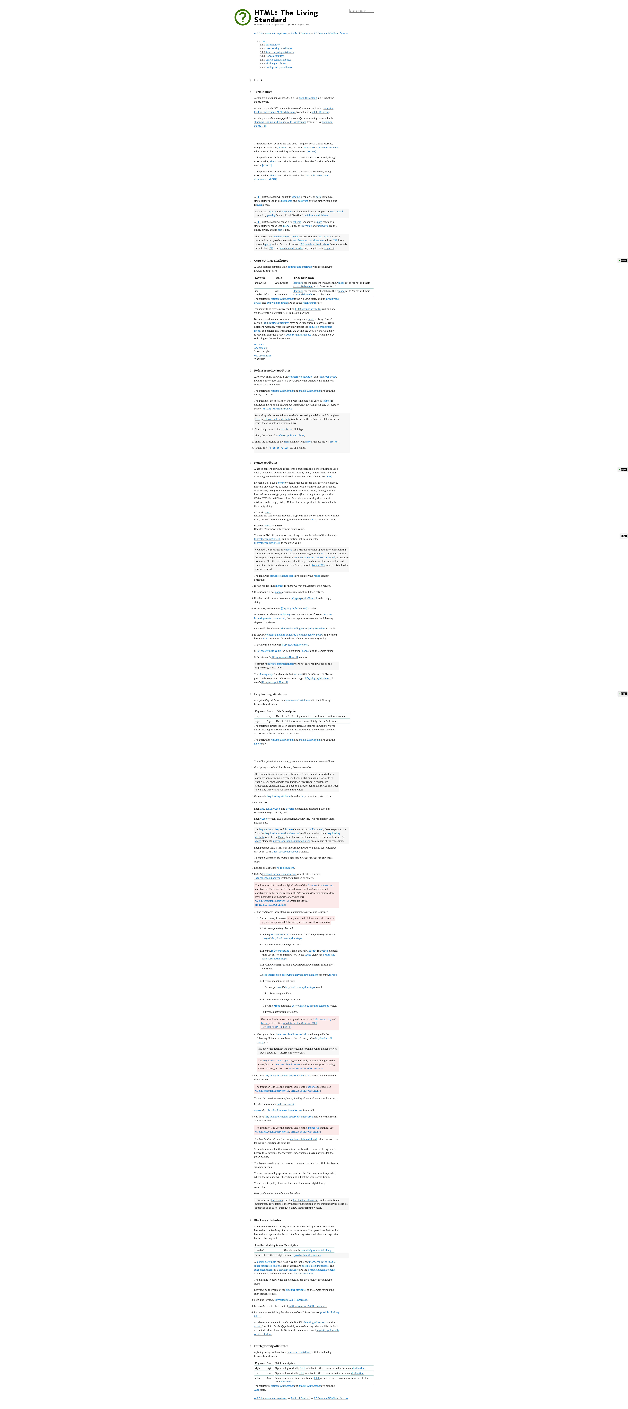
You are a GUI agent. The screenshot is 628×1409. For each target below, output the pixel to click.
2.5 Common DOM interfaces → (331, 33)
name (308, 441)
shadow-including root (293, 628)
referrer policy (328, 376)
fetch (257, 419)
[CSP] (329, 476)
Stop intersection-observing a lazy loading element (290, 975)
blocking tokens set (314, 1322)
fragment (286, 211)
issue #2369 (318, 565)
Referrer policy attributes (277, 52)
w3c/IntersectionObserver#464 (272, 901)
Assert (257, 1110)
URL (307, 175)
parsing (271, 215)
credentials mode (303, 286)
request (313, 327)
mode (341, 283)
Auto (256, 1390)
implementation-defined (303, 1139)
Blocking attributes (273, 63)
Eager (257, 743)
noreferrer (287, 429)
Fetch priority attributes (276, 67)
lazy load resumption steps (287, 938)
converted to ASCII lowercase (290, 1300)
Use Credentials (262, 355)
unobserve (307, 1116)
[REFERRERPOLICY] (282, 408)
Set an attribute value (269, 651)
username (286, 201)
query (272, 211)
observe (305, 1075)
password (303, 201)
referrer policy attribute (276, 419)
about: (282, 147)
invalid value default (310, 391)
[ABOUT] (311, 151)
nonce (281, 482)
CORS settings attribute (298, 334)
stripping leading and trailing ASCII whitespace (280, 122)
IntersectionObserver (285, 851)
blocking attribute (266, 1262)
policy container (317, 628)
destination (358, 1368)
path (318, 197)
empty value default (277, 302)
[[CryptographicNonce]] (267, 539)
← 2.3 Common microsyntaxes (270, 33)
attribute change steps (282, 576)
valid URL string (308, 98)
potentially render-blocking (316, 1250)
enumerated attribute (300, 267)
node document (285, 868)
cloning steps (266, 674)
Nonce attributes (272, 56)
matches (316, 215)
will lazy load (316, 829)
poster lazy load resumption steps (291, 841)
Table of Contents (300, 33)
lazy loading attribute (279, 796)
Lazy (303, 796)
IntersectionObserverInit (291, 1034)
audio (268, 808)
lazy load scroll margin (275, 1060)
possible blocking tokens (307, 1255)
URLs (261, 41)
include (279, 586)
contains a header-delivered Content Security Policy (293, 634)
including (285, 614)
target (266, 938)
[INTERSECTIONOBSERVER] (270, 905)
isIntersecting (280, 934)
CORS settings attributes (276, 48)
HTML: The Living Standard (286, 16)
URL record (336, 211)
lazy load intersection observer (282, 833)
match (291, 248)
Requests (298, 283)
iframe (290, 808)
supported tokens (263, 1269)
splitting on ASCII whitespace (307, 1306)
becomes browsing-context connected (314, 557)
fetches (327, 400)
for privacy (277, 1200)
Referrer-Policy (278, 447)
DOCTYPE (309, 147)
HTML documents (328, 147)
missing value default (282, 299)
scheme (296, 197)
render (258, 1326)
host (259, 205)
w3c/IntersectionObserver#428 (306, 1068)
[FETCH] (266, 408)
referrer (333, 441)
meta (286, 441)
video (276, 808)
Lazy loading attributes (275, 59)
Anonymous (309, 302)
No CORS (259, 344)
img (262, 808)
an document (308, 240)
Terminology (270, 44)
